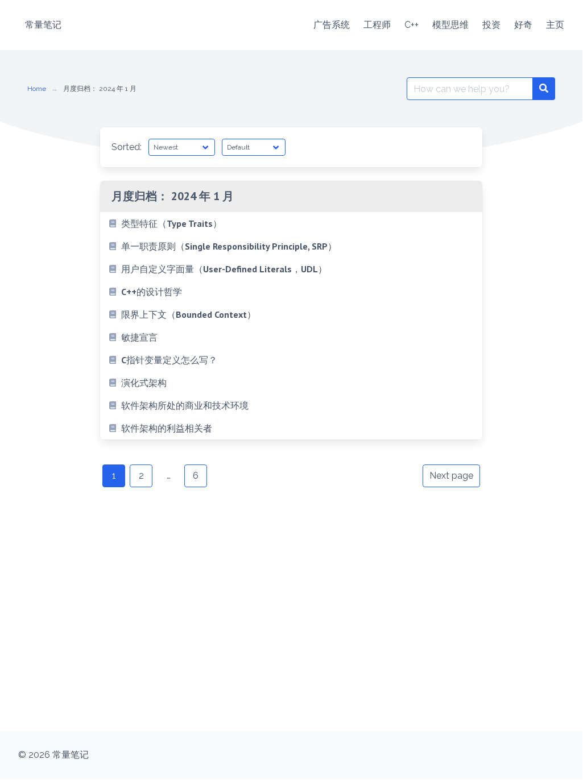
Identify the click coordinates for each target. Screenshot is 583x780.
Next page (451, 475)
